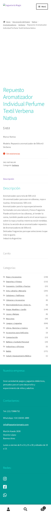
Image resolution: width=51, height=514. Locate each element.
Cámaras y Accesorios (15, 300)
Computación (12, 337)
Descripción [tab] (8, 179)
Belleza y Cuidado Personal (17, 342)
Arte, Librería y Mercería (16, 291)
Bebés (8, 351)
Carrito (39, 507)
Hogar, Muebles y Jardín (16, 309)
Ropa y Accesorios (13, 277)
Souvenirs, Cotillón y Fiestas (18, 286)
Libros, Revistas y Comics (17, 328)
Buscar (25, 509)
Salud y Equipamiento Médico (18, 356)
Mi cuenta (8, 509)
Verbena (21, 25)
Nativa (34, 22)
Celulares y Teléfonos (15, 295)
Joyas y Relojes (12, 314)
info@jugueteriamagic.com (16, 424)
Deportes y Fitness (14, 281)
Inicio (8, 22)
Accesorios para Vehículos (17, 332)
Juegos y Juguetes (14, 323)
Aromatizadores (9, 25)
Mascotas (10, 318)
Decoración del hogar (21, 22)
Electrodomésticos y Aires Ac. (18, 305)
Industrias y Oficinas (15, 346)
